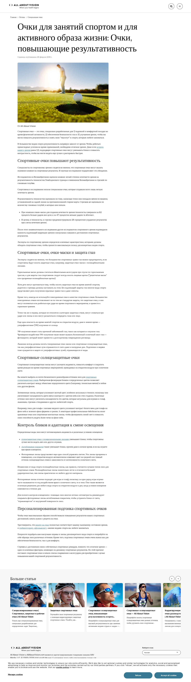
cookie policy (62, 667)
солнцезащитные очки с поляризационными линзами (45, 439)
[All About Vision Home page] (24, 6)
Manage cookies (15, 674)
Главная (13, 17)
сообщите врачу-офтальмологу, (33, 528)
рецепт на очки (42, 525)
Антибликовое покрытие (32, 446)
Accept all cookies (169, 675)
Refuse (138, 675)
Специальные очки (35, 17)
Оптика (22, 17)
